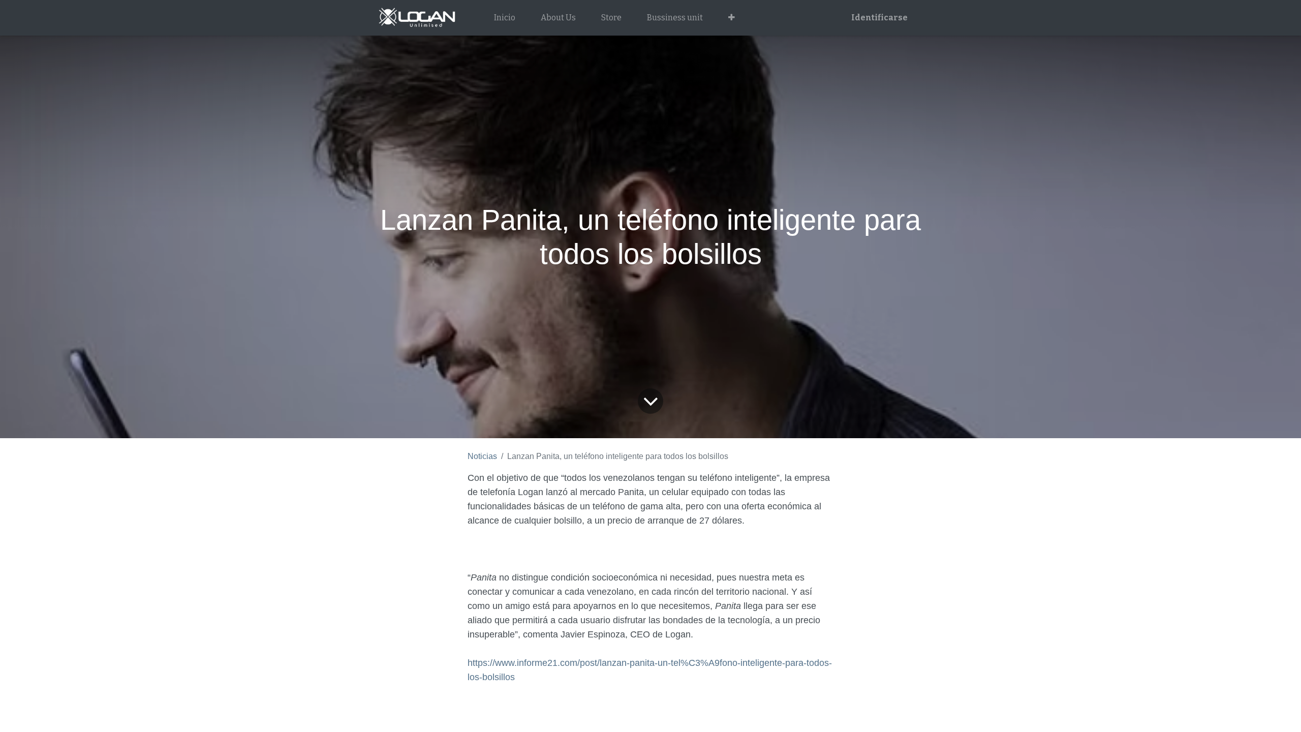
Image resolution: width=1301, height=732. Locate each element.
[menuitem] (504, 17)
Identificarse (879, 17)
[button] (732, 17)
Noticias (482, 456)
